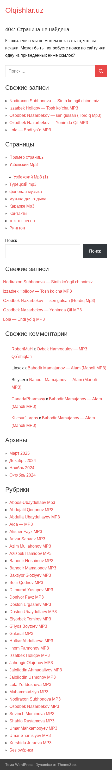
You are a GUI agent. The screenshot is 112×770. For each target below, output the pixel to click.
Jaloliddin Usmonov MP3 (32, 677)
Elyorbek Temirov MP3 (30, 619)
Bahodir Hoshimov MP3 (31, 561)
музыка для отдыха (27, 199)
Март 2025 (19, 453)
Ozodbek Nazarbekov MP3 (34, 706)
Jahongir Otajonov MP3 (31, 662)
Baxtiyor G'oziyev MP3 (30, 575)
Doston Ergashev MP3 (30, 604)
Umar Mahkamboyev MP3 (33, 728)
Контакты (18, 213)
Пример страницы (27, 157)
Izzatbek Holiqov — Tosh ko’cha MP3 (43, 108)
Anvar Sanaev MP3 (27, 539)
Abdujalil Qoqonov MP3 (31, 510)
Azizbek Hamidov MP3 (30, 553)
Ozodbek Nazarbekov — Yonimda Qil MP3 (48, 122)
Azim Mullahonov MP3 (30, 546)
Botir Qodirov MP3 (26, 582)
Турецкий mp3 (22, 184)
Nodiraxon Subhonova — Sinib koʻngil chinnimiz (54, 101)
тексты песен (22, 221)
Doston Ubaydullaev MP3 (33, 611)
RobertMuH (22, 349)
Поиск (11, 240)
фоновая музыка (25, 191)
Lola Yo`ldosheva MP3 (30, 684)
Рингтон (17, 228)
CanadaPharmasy (28, 399)
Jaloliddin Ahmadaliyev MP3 (35, 670)
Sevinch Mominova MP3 (31, 713)
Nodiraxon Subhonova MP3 (35, 699)
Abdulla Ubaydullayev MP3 (34, 517)
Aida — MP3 (21, 524)
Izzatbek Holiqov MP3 (29, 655)
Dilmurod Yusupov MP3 (31, 590)
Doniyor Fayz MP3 (26, 597)
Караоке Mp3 (21, 206)
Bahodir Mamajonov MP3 (32, 568)
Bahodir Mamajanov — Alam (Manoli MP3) (67, 368)
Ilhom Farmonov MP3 (29, 648)
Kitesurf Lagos (24, 418)
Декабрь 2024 (22, 460)
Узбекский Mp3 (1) (31, 177)
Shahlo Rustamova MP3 (31, 721)
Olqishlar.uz (24, 10)
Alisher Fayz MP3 (25, 531)
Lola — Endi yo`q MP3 (30, 130)
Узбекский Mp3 (23, 164)
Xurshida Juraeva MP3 (30, 743)
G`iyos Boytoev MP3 (28, 626)
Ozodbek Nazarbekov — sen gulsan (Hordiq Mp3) (55, 115)
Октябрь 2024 (22, 475)
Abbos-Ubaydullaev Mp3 (32, 502)
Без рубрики (21, 750)
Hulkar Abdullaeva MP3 (31, 641)
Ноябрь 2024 (21, 468)
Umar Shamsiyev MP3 (30, 735)
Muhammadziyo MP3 (28, 692)
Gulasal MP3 (21, 633)
